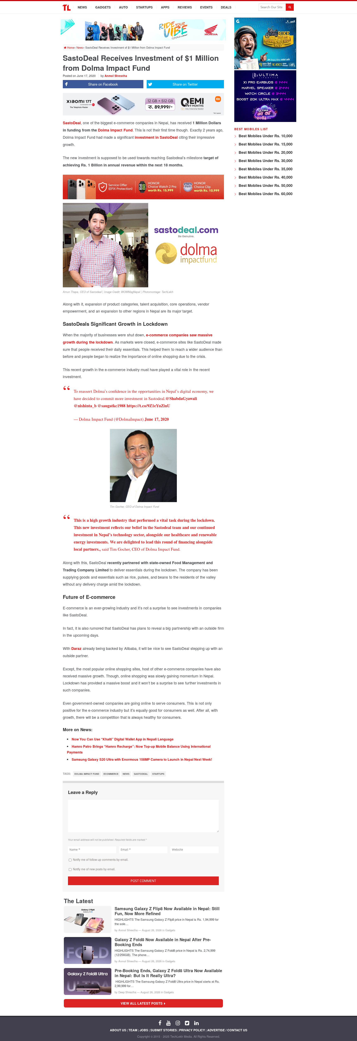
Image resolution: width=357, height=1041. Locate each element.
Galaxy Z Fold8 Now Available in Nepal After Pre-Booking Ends (163, 942)
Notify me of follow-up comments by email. (100, 859)
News (82, 7)
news (126, 773)
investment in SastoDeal (156, 137)
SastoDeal (72, 122)
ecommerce (111, 773)
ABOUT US (118, 1030)
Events (206, 7)
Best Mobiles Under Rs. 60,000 (265, 193)
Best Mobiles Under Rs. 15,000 (265, 144)
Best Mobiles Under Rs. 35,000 (265, 169)
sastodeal (141, 773)
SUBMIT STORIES (163, 1030)
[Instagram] (178, 1022)
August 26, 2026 (152, 930)
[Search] (290, 7)
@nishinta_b (85, 406)
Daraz (76, 648)
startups (158, 773)
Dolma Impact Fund (115, 130)
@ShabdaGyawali (181, 398)
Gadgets (103, 7)
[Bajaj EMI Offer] (265, 68)
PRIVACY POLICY (192, 1030)
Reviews (185, 7)
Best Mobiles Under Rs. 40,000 (265, 177)
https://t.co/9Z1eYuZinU (148, 406)
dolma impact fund (86, 773)
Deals (226, 7)
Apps (165, 7)
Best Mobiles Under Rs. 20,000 (265, 152)
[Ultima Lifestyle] (265, 121)
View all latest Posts (143, 1003)
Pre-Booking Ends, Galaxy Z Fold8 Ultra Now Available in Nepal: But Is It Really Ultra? (168, 973)
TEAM (133, 1030)
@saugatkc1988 (111, 406)
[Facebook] (159, 1022)
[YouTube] (168, 1022)
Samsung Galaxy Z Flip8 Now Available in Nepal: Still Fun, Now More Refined (167, 911)
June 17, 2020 (157, 419)
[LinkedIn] (196, 1022)
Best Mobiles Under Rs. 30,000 (265, 160)
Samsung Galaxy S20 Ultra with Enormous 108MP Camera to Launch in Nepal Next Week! (142, 759)
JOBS (144, 1030)
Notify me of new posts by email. (94, 869)
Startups (144, 7)
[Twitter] (187, 1022)
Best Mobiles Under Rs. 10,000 (265, 135)
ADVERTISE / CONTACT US (227, 1030)
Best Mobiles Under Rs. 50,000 (265, 185)
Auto (123, 7)
